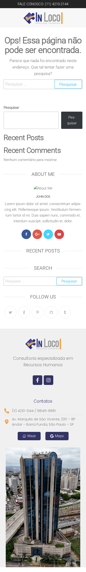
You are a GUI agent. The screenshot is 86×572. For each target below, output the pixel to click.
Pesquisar (11, 107)
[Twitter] (48, 234)
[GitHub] (51, 312)
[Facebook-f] (37, 380)
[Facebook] (26, 234)
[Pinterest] (38, 312)
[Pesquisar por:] (43, 84)
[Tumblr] (65, 312)
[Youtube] (59, 234)
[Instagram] (48, 380)
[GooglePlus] (37, 234)
